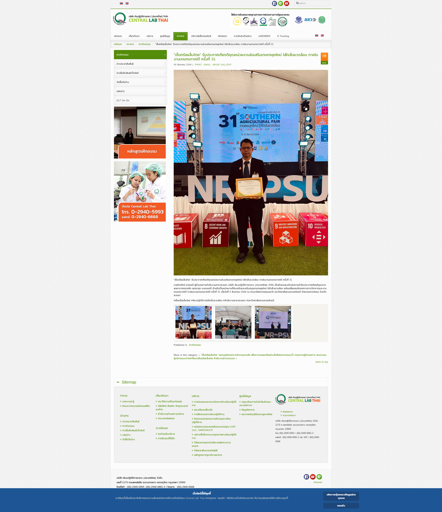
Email (207, 64)
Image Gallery (222, 64)
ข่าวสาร (130, 44)
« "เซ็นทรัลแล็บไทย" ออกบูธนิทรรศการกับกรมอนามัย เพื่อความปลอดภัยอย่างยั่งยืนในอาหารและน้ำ (246, 355)
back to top (322, 362)
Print (198, 64)
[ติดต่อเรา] (298, 405)
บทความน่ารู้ (128, 401)
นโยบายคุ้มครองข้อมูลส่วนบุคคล (341, 496)
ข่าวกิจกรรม (145, 44)
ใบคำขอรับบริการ (166, 434)
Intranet (318, 482)
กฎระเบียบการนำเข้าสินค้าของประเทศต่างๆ (255, 403)
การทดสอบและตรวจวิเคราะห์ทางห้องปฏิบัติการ (214, 403)
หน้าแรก (118, 44)
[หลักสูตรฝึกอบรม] (140, 158)
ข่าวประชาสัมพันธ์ (130, 421)
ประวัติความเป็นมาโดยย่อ (169, 401)
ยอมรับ (341, 506)
